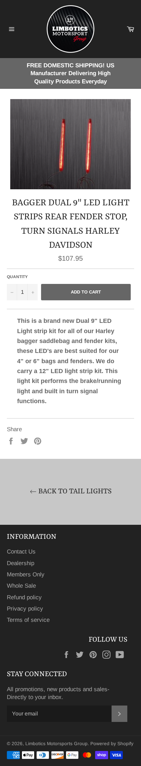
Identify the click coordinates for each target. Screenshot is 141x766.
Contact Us (21, 551)
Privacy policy (25, 608)
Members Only (25, 574)
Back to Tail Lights (74, 492)
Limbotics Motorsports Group (56, 743)
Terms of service (28, 620)
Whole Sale (21, 586)
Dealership (20, 563)
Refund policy (24, 597)
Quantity (17, 276)
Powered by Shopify (111, 743)
